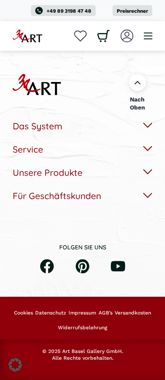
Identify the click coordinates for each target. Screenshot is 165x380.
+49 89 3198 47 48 (69, 10)
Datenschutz (50, 312)
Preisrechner (132, 10)
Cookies (23, 312)
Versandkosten (133, 312)
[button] (15, 365)
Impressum (82, 312)
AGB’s (106, 312)
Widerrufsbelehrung (82, 327)
